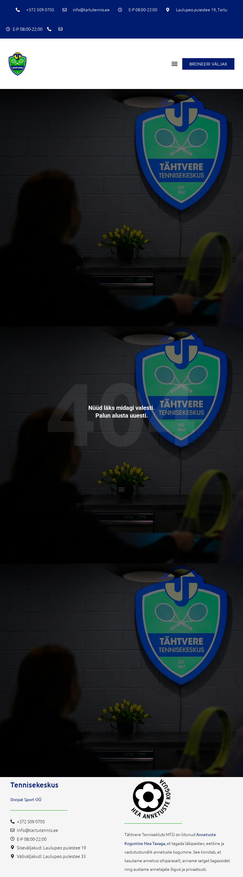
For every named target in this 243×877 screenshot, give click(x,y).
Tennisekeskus (34, 784)
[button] (175, 64)
